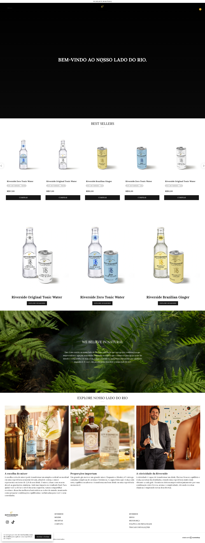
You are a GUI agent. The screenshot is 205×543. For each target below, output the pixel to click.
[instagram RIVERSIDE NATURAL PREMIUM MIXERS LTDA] (7, 522)
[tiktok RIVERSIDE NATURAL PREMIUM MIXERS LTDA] (13, 522)
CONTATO (59, 524)
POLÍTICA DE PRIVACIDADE (140, 524)
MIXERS (58, 517)
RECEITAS (59, 521)
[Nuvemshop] (191, 538)
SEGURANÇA (134, 521)
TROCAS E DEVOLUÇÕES (139, 527)
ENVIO (132, 517)
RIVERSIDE (59, 514)
